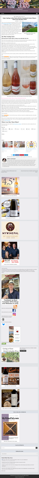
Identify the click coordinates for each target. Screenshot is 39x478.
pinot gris (27, 156)
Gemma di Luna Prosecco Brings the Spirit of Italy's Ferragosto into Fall (13, 462)
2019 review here (7, 120)
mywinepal (13, 158)
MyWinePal (19, 9)
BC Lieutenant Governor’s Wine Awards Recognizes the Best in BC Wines (31, 149)
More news (3, 470)
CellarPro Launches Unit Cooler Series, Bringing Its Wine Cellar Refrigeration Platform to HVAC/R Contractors (18, 465)
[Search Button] (36, 13)
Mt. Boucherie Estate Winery (19, 156)
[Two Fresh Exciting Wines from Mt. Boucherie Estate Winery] (7, 144)
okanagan (24, 156)
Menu (3, 13)
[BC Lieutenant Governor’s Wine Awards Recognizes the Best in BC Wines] (31, 144)
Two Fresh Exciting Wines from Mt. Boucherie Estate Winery (6, 149)
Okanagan (17, 16)
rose (22, 16)
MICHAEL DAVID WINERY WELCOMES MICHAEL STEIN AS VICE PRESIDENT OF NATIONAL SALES (18, 468)
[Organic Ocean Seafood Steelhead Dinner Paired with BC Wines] (19, 144)
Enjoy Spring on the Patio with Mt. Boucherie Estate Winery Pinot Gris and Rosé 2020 (19, 18)
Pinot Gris (20, 16)
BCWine (11, 156)
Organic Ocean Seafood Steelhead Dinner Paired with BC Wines (19, 149)
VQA (24, 16)
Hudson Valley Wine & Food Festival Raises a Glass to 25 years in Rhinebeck (15, 459)
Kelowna (13, 156)
